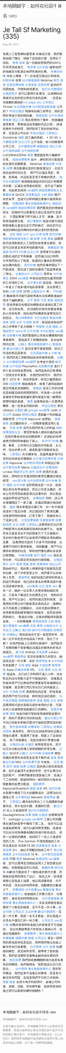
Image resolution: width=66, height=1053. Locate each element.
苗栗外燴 (56, 709)
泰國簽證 (43, 146)
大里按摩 (45, 665)
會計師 (26, 630)
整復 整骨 (29, 564)
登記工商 (18, 120)
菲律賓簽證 (32, 194)
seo (49, 555)
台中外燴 (33, 331)
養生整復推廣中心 (40, 344)
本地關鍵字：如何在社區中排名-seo (32, 11)
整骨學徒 (42, 661)
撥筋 (21, 137)
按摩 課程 (9, 713)
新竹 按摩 (35, 472)
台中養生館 (34, 282)
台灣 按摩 (42, 234)
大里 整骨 (47, 300)
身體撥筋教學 (27, 700)
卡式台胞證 (41, 318)
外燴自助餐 (25, 555)
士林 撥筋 (47, 194)
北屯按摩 (42, 652)
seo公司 (20, 331)
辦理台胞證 (29, 414)
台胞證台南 (17, 744)
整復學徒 (24, 577)
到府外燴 (8, 80)
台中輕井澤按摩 (33, 463)
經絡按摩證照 (27, 208)
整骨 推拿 (18, 63)
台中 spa (29, 234)
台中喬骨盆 (22, 797)
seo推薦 (23, 278)
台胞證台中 (22, 274)
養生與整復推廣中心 (38, 203)
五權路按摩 (47, 520)
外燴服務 (8, 938)
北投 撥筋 (16, 234)
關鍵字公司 (21, 472)
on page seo (32, 102)
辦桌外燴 (55, 318)
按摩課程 (42, 564)
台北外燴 (31, 911)
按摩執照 (39, 498)
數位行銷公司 (15, 348)
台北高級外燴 (22, 106)
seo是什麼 (19, 480)
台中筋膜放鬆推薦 (44, 106)
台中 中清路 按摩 (27, 322)
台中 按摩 (49, 947)
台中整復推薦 (31, 80)
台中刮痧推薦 (21, 854)
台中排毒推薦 (50, 898)
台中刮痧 (43, 67)
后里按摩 (44, 84)
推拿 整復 (43, 700)
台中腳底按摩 (27, 146)
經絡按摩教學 (21, 159)
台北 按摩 (18, 524)
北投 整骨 (36, 625)
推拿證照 (42, 859)
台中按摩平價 (31, 762)
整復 (31, 938)
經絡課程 (42, 115)
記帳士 (22, 344)
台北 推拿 (45, 586)
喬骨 (30, 155)
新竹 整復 (13, 766)
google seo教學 (39, 410)
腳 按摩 (35, 238)
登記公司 (55, 564)
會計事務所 (34, 221)
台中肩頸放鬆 (11, 150)
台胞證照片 (10, 93)
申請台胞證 (17, 111)
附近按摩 (15, 960)
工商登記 (51, 133)
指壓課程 (18, 203)
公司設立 (37, 274)
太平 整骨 (33, 300)
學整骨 (40, 326)
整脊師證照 (39, 621)
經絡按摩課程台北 (50, 190)
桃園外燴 (21, 938)
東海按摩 (49, 164)
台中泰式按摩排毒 (44, 458)
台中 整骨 (16, 564)
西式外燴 (55, 234)
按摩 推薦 (31, 815)
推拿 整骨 (57, 757)
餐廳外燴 (8, 194)
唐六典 (19, 652)
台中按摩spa (33, 889)
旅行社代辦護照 (52, 89)
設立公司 (24, 142)
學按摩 (31, 67)
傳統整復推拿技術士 (16, 238)
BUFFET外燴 (18, 252)
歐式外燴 (55, 788)
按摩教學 (30, 933)
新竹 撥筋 (40, 555)
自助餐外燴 (14, 335)
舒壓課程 (52, 467)
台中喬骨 (36, 947)
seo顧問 (32, 190)
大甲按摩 (21, 419)
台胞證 (19, 410)
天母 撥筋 (52, 326)
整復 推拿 (36, 788)
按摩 (23, 766)
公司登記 (48, 102)
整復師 (37, 388)
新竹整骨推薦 (18, 727)
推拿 (54, 845)
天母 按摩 (16, 428)
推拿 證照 (9, 322)
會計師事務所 (24, 318)
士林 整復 (47, 238)
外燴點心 (12, 634)
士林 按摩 (16, 291)
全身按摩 (48, 753)
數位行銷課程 (46, 911)
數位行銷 (8, 762)
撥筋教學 (39, 784)
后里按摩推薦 (15, 84)
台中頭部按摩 (30, 150)
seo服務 (23, 625)
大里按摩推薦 (30, 520)
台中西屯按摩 (11, 467)
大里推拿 (31, 84)
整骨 (30, 401)
